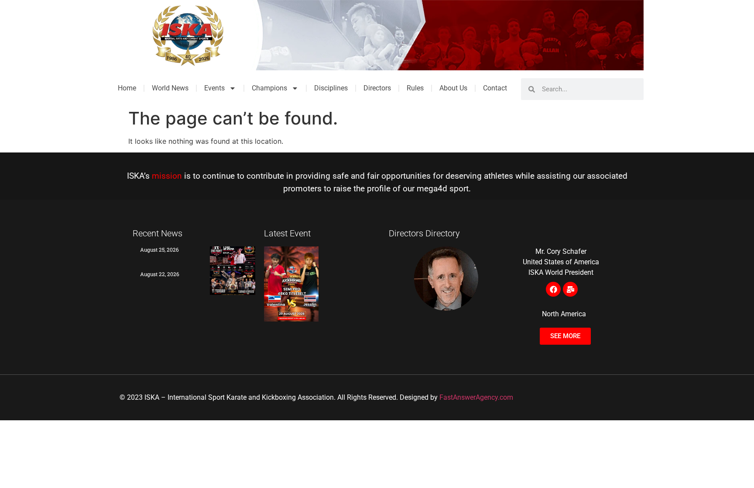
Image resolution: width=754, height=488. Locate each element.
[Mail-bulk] (570, 289)
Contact (495, 88)
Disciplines (331, 88)
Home (127, 88)
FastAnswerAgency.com (476, 397)
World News (170, 88)
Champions (269, 88)
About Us (453, 88)
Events (214, 88)
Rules (415, 88)
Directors (377, 88)
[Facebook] (553, 289)
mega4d (432, 188)
